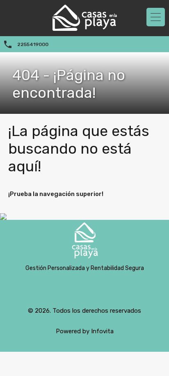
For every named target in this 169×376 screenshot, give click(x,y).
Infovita (102, 331)
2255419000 (32, 44)
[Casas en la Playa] (84, 242)
